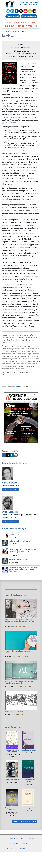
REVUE (34, 22)
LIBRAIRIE (20, 26)
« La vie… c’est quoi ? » (17, 337)
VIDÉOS (29, 26)
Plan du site (32, 838)
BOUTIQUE (9, 26)
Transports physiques (29, 808)
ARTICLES (25, 22)
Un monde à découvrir (12, 780)
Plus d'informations (9, 489)
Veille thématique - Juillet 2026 (19, 541)
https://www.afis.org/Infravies (12, 375)
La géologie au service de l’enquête (12, 808)
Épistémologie (18, 714)
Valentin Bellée (9, 482)
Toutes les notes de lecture (23, 821)
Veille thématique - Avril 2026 (19, 559)
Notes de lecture (15, 31)
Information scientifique (14, 528)
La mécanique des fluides (29, 780)
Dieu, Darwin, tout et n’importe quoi (12, 751)
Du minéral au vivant (29, 750)
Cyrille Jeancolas (10, 512)
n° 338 (16, 386)
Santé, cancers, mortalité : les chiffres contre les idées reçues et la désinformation (22, 551)
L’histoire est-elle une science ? (17, 711)
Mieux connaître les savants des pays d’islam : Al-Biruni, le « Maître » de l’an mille (19, 621)
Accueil (7, 31)
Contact (25, 843)
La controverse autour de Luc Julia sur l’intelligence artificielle (19, 682)
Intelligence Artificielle (24, 686)
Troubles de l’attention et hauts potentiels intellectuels (20, 652)
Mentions (11, 848)
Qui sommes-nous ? (15, 838)
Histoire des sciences (21, 626)
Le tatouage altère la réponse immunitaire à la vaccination (24, 533)
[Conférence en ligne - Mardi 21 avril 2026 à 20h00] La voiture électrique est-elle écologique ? (24, 569)
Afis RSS (23, 848)
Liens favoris (12, 843)
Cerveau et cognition (22, 656)
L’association (12, 22)
